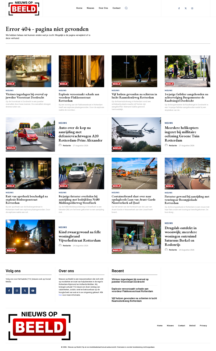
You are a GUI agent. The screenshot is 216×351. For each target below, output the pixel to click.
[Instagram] (192, 8)
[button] (126, 8)
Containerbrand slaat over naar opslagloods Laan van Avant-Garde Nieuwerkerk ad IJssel (133, 199)
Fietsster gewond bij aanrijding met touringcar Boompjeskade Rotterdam (187, 200)
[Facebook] (179, 8)
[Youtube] (33, 290)
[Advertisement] (150, 32)
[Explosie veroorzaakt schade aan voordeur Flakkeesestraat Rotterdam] (81, 71)
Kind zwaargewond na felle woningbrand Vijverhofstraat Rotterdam (80, 236)
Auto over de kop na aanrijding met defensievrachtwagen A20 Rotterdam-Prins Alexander (81, 134)
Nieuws (9, 90)
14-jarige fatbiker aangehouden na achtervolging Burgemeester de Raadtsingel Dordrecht (186, 97)
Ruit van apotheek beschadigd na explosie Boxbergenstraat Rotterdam (27, 199)
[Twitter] (185, 8)
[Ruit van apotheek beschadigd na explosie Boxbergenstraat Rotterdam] (28, 173)
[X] (25, 290)
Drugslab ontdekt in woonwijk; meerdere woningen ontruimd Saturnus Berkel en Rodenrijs (181, 236)
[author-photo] (60, 145)
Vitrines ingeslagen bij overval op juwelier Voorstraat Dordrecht (26, 95)
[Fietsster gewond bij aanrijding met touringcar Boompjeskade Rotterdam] (187, 173)
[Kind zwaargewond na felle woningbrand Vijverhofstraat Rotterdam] (30, 237)
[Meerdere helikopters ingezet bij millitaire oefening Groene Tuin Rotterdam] (136, 134)
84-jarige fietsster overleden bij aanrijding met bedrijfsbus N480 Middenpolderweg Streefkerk (79, 199)
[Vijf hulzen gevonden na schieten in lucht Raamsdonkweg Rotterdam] (134, 71)
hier (60, 295)
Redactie (67, 145)
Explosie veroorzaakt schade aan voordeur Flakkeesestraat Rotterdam (79, 97)
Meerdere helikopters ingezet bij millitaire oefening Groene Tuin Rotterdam (182, 134)
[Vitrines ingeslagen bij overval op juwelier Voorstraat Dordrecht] (28, 71)
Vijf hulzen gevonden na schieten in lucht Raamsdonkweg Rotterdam (134, 95)
